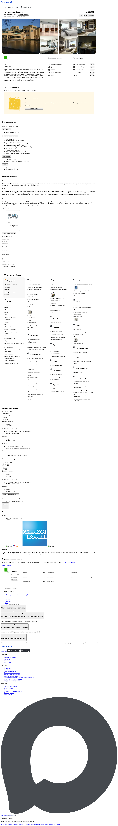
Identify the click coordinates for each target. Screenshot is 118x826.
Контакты (7, 659)
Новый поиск (27, 7)
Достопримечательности (9, 136)
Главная (7, 599)
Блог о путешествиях (10, 671)
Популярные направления (12, 673)
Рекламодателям (9, 693)
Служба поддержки (10, 670)
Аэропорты (6, 156)
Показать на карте (23, 14)
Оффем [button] (8, 139)
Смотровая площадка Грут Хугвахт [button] (16, 144)
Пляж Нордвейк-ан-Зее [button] (12, 140)
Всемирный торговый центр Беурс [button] (16, 153)
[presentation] (15, 589)
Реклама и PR (8, 694)
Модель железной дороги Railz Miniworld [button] (18, 147)
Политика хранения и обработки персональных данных (17, 824)
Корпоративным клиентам (12, 690)
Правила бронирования (11, 676)
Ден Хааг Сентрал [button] (11, 168)
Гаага (6, 603)
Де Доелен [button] (9, 148)
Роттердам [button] (9, 159)
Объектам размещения (10, 686)
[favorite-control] (81, 15)
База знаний (7, 668)
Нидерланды (8, 601)
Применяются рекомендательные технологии (47, 824)
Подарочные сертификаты (12, 680)
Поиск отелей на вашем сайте (13, 691)
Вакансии (7, 660)
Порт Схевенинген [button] (11, 132)
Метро (4, 164)
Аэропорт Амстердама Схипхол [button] (15, 161)
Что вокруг (6, 129)
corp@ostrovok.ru (70, 562)
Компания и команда (10, 657)
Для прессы (7, 662)
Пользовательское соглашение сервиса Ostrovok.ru (19, 677)
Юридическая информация (12, 674)
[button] (21, 36)
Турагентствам (8, 688)
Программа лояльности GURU (13, 679)
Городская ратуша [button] (11, 150)
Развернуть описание (10, 233)
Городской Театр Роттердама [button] (14, 151)
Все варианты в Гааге (11, 7)
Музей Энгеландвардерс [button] (13, 142)
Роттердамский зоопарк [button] (13, 145)
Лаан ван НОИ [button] (10, 169)
